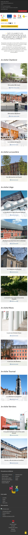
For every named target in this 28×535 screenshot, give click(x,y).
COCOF (2, 4)
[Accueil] (14, 15)
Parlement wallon (18, 474)
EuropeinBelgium (4, 9)
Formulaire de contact (7, 511)
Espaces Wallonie (6, 512)
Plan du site (5, 502)
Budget (16, 478)
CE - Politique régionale (5, 6)
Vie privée (13, 525)
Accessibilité (13, 530)
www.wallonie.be (13, 521)
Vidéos (4, 501)
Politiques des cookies (13, 527)
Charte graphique (5, 476)
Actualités (5, 497)
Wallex (16, 479)
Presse (4, 514)
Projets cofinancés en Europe (9, 26)
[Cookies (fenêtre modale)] (25, 532)
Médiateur (13, 529)
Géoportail (17, 476)
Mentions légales (13, 524)
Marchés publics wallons (6, 478)
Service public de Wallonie (7, 474)
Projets (4, 499)
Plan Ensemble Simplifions (7, 479)
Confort (4, 20)
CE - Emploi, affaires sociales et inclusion (9, 7)
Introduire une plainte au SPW (8, 516)
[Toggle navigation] (14, 23)
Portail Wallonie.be (5, 1)
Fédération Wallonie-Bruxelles (7, 3)
